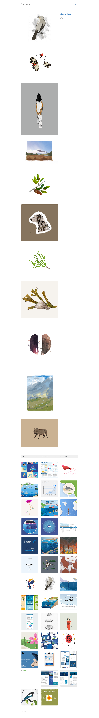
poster (52, 456)
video (61, 456)
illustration (62, 18)
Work (64, 4)
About (68, 4)
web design (65, 456)
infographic (44, 456)
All (23, 456)
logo (48, 456)
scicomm (56, 456)
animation (27, 456)
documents (33, 456)
